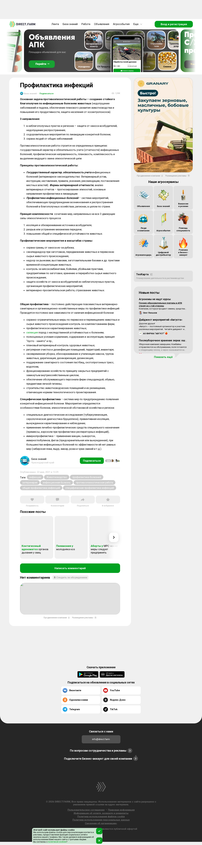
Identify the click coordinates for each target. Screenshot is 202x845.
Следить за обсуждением (71, 577)
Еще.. (136, 24)
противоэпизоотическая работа (94, 482)
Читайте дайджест (173, 329)
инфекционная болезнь (57, 482)
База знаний (70, 24)
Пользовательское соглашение (86, 809)
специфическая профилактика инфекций (89, 487)
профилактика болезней (86, 477)
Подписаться (45, 93)
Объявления (101, 24)
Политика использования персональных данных (101, 819)
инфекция (35, 477)
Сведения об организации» (101, 823)
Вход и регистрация (174, 24)
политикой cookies (57, 842)
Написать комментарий (70, 568)
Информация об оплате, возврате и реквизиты (101, 813)
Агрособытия (121, 24)
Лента (55, 24)
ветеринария (29, 482)
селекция (32, 332)
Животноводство (56, 477)
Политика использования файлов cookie (101, 816)
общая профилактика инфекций (41, 487)
